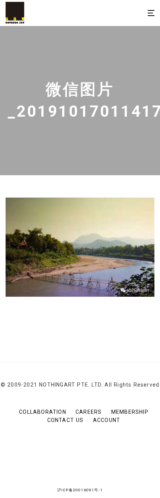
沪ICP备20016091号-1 (80, 490)
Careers (89, 412)
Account (106, 420)
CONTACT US (65, 420)
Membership (129, 412)
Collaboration (42, 412)
